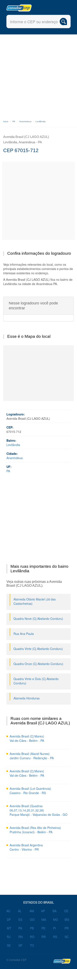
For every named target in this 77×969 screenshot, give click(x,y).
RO (32, 937)
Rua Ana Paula (23, 633)
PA (13, 121)
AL (20, 911)
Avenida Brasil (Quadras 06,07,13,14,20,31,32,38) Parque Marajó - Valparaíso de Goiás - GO (38, 810)
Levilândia (41, 121)
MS (67, 919)
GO (32, 919)
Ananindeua (25, 121)
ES (20, 919)
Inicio (5, 121)
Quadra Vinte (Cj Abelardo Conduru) (38, 649)
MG (55, 919)
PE (43, 928)
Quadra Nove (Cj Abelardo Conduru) (38, 618)
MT (9, 928)
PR (67, 928)
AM (32, 911)
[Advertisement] (38, 75)
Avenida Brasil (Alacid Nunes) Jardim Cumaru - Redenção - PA (32, 755)
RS (55, 937)
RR (43, 937)
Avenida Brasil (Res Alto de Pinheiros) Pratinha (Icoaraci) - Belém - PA (35, 830)
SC (67, 937)
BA (54, 911)
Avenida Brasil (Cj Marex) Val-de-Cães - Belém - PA (27, 738)
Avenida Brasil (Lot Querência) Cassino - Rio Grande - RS (30, 790)
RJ (8, 937)
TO (32, 945)
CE (66, 911)
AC (8, 911)
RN (20, 937)
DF (9, 919)
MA (43, 919)
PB (32, 928)
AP (43, 911)
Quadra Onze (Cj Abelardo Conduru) (38, 664)
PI (54, 928)
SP (20, 945)
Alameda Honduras (26, 698)
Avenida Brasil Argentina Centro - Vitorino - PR (26, 847)
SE (9, 945)
